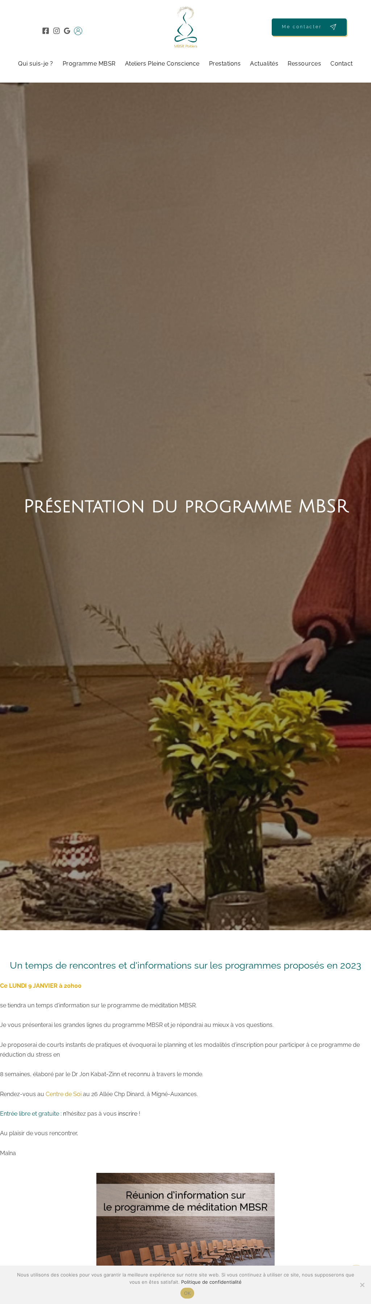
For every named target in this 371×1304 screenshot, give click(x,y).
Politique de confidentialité (211, 1282)
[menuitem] (35, 63)
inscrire (127, 1113)
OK (187, 1293)
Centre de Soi (64, 1094)
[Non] (362, 1284)
